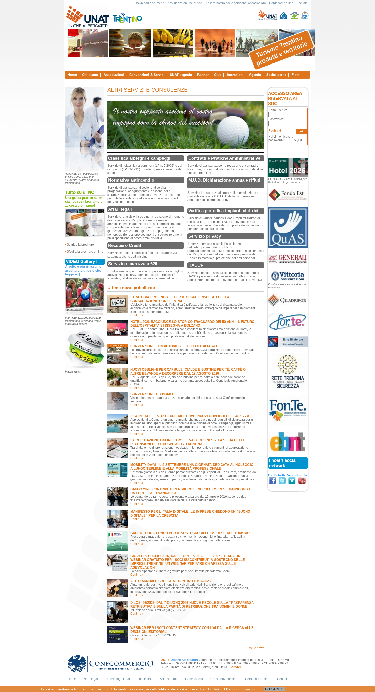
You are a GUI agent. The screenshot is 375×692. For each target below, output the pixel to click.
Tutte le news (255, 648)
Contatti (302, 3)
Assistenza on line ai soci (185, 3)
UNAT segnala (181, 75)
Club (217, 75)
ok (302, 131)
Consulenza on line (224, 679)
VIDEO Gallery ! (82, 261)
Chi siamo (90, 75)
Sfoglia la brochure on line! (85, 251)
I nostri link (145, 679)
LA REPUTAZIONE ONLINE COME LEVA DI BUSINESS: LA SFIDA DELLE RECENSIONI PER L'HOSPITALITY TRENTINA (187, 442)
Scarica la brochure (79, 244)
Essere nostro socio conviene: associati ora (236, 3)
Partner (203, 75)
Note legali (91, 679)
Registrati (275, 130)
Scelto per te (276, 75)
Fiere (295, 75)
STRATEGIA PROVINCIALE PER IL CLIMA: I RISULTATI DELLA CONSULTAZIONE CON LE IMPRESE (179, 299)
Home (72, 75)
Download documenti (149, 3)
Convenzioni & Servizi (147, 75)
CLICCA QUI (293, 140)
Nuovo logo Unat (118, 679)
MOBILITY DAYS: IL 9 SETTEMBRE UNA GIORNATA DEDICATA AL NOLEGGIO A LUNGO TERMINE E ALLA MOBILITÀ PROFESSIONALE (191, 466)
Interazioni (235, 75)
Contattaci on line (281, 3)
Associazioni (114, 75)
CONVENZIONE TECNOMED (152, 394)
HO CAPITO (274, 689)
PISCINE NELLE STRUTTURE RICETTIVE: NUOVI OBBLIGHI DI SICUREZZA (189, 416)
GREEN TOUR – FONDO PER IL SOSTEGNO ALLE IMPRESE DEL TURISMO (190, 533)
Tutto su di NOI (80, 192)
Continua (136, 315)
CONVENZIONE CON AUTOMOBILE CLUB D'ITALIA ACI (173, 346)
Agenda (255, 75)
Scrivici (235, 667)
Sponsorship (169, 679)
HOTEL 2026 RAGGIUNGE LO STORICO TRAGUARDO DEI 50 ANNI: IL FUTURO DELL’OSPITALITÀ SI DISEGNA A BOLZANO (192, 323)
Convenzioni (194, 679)
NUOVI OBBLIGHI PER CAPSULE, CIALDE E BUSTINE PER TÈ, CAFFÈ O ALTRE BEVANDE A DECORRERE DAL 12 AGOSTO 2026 (188, 371)
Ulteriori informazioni (240, 689)
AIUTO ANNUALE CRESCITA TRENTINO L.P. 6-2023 (170, 581)
